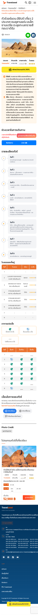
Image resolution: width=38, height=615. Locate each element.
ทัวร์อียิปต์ (21, 8)
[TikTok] (13, 557)
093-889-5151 (9, 543)
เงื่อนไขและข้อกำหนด (13, 416)
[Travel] (10, 2)
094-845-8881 (33, 543)
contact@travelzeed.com (14, 552)
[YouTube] (18, 557)
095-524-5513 (21, 539)
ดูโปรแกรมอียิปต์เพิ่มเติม (26, 135)
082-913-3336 (33, 539)
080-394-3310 (22, 545)
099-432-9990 (9, 539)
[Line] (4, 557)
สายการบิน (23, 475)
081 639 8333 (21, 547)
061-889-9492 (21, 543)
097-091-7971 (9, 545)
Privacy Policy (15, 601)
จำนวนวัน (15, 475)
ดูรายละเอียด (29, 497)
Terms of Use (5, 601)
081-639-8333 (33, 545)
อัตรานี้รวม (10, 411)
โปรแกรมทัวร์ (12, 8)
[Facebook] (8, 557)
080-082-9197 (9, 541)
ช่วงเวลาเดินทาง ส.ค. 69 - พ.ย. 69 (14, 481)
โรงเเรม (31, 475)
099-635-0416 (9, 547)
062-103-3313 (21, 541)
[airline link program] (23, 478)
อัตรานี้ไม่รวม (24, 411)
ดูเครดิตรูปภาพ (7, 431)
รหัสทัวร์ (7, 475)
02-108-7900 (10, 537)
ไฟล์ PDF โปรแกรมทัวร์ (9, 406)
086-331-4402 (33, 541)
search (26, 2)
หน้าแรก (4, 8)
